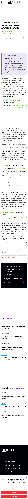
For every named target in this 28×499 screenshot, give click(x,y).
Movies (4, 354)
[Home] (8, 451)
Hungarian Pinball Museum (10, 100)
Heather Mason (6, 37)
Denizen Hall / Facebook (19, 189)
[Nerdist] (14, 2)
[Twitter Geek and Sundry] (5, 34)
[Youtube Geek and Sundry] (11, 34)
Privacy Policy (10, 462)
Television (5, 323)
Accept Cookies (14, 496)
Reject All (14, 492)
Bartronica (4, 165)
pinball (18, 78)
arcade (3, 80)
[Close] (26, 477)
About (7, 458)
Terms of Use (9, 472)
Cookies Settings (14, 488)
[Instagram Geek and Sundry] (8, 34)
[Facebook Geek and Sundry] (2, 34)
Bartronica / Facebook (20, 168)
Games (4, 19)
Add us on (19, 38)
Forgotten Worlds (7, 213)
